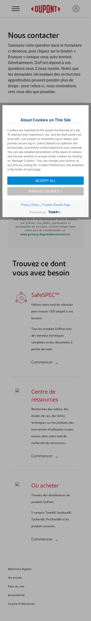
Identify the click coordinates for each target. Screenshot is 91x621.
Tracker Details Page (56, 205)
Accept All (45, 181)
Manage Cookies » (45, 191)
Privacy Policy (30, 205)
